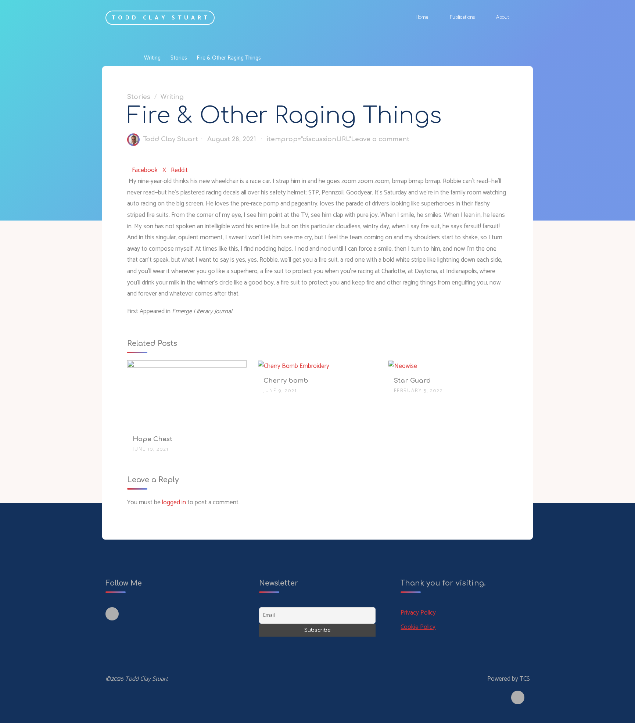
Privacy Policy (419, 613)
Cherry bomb (285, 380)
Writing (152, 57)
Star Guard (412, 380)
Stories (179, 57)
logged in (174, 502)
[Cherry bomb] (293, 366)
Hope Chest (152, 439)
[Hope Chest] (187, 395)
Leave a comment (380, 139)
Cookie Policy (418, 627)
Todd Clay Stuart (161, 17)
